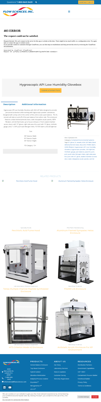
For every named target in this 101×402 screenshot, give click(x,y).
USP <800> (81, 372)
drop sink (83, 145)
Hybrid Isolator (35, 372)
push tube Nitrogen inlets (76, 154)
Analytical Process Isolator (39, 379)
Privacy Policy (82, 382)
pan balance (80, 152)
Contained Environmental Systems (82, 140)
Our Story (57, 365)
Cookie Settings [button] (83, 397)
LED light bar (90, 149)
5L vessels (78, 142)
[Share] (99, 2)
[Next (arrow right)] (97, 201)
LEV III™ (33, 389)
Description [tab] (9, 104)
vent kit (91, 159)
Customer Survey (60, 375)
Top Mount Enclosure (37, 368)
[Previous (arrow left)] (3, 201)
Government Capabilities (86, 368)
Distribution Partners (85, 365)
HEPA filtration (69, 147)
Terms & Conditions (84, 386)
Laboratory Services (61, 368)
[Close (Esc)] (94, 2)
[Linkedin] (4, 387)
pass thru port (89, 152)
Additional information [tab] (34, 104)
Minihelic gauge (70, 152)
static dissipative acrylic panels (78, 159)
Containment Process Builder (87, 375)
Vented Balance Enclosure (39, 365)
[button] (68, 12)
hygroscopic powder (78, 149)
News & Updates (60, 372)
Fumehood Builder (84, 379)
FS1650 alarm (91, 145)
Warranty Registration (61, 379)
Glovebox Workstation (37, 375)
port (66, 154)
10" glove (71, 142)
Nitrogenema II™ (36, 386)
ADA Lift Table (87, 142)
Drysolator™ (34, 382)
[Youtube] (9, 387)
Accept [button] (95, 397)
